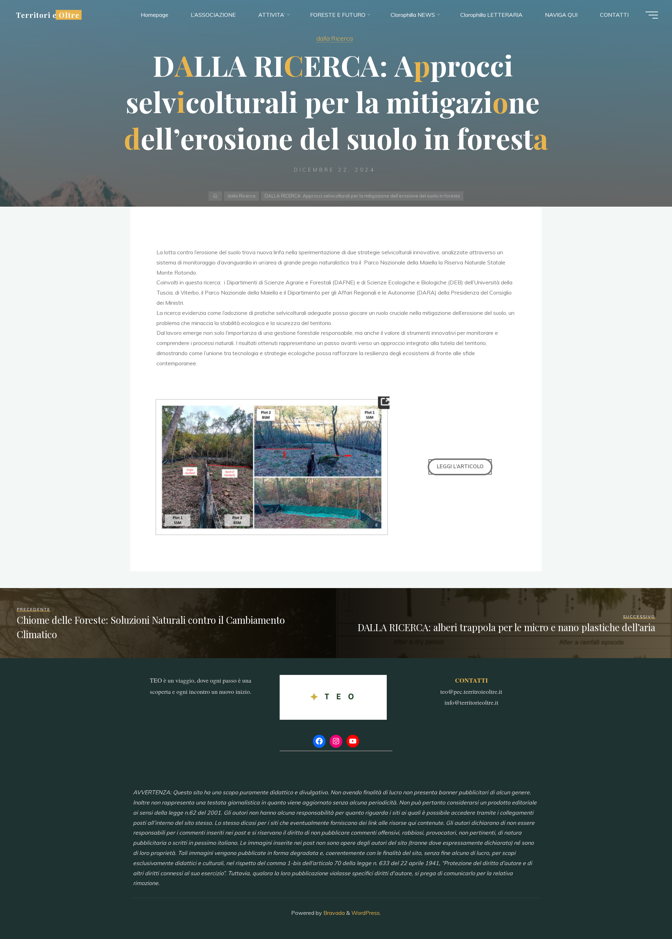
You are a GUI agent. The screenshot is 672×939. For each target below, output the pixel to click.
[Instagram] (336, 741)
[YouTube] (352, 741)
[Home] (215, 196)
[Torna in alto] (645, 912)
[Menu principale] (651, 15)
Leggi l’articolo (460, 466)
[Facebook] (319, 741)
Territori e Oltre (47, 15)
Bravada (333, 912)
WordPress (365, 912)
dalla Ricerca (334, 38)
